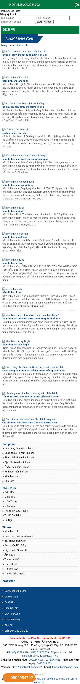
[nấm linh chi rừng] (13, 259)
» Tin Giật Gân (10, 564)
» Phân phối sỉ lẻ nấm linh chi (18, 457)
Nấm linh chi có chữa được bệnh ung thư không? (31, 318)
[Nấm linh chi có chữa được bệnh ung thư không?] (30, 315)
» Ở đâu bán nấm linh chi (16, 467)
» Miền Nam (8, 506)
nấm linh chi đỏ (11, 292)
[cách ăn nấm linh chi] (15, 129)
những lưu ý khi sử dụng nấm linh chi (24, 54)
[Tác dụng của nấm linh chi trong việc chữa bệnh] (29, 393)
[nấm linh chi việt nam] (15, 233)
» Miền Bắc (8, 496)
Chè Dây (9, 625)
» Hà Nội (7, 520)
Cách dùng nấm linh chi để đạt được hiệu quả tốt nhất (33, 370)
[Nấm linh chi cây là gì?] (16, 341)
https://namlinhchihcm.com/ (27, 667)
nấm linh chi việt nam (15, 237)
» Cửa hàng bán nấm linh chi (17, 448)
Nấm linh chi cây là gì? (15, 344)
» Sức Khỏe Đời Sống (14, 545)
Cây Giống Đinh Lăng (16, 591)
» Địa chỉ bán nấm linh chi (16, 462)
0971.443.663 (53, 659)
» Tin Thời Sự (10, 568)
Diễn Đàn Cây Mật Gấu (16, 631)
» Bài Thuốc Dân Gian (14, 540)
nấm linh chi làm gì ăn (15, 80)
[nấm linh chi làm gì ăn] (15, 77)
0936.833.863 (44, 663)
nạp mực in (38, 682)
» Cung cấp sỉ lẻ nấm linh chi (18, 452)
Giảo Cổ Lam (11, 608)
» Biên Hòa (8, 492)
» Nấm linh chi (10, 476)
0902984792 (22, 677)
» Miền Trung (9, 501)
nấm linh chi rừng (12, 263)
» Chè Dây (8, 481)
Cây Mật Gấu (11, 596)
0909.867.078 (36, 659)
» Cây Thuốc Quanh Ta (14, 550)
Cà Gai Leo (10, 602)
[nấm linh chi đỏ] (12, 289)
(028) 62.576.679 (40, 652)
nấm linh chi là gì (12, 211)
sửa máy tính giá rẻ (66, 678)
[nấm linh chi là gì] (13, 207)
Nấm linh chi (21, 45)
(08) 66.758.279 (20, 652)
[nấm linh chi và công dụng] (18, 181)
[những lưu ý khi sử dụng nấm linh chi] (24, 51)
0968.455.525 (50, 656)
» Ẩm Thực (8, 554)
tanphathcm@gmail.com (65, 667)
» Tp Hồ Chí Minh (11, 515)
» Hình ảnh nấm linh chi (15, 471)
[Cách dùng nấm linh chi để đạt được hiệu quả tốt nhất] (33, 367)
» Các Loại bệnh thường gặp (17, 536)
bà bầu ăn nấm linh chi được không (23, 106)
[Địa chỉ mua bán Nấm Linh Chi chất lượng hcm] (29, 419)
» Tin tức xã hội (11, 559)
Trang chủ (6, 45)
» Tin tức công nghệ (13, 573)
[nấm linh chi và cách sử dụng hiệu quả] (24, 155)
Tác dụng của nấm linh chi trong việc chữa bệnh (30, 396)
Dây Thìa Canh (12, 613)
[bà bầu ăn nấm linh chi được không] (23, 103)
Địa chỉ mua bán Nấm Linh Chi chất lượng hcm (29, 422)
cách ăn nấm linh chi (14, 133)
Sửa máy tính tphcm (42, 678)
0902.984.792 (29, 656)
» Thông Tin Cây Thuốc (15, 510)
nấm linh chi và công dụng (17, 185)
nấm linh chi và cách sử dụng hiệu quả (25, 159)
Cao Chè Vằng (12, 619)
